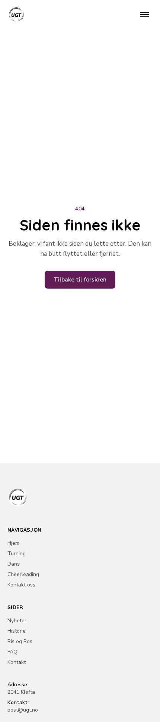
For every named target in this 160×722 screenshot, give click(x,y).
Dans (13, 563)
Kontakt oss (21, 584)
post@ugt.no (22, 709)
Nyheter (16, 620)
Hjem (13, 543)
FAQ (12, 651)
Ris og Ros (19, 641)
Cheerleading (23, 574)
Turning (16, 553)
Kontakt (16, 662)
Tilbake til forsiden (80, 280)
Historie (16, 630)
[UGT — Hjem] (16, 15)
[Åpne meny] (144, 15)
